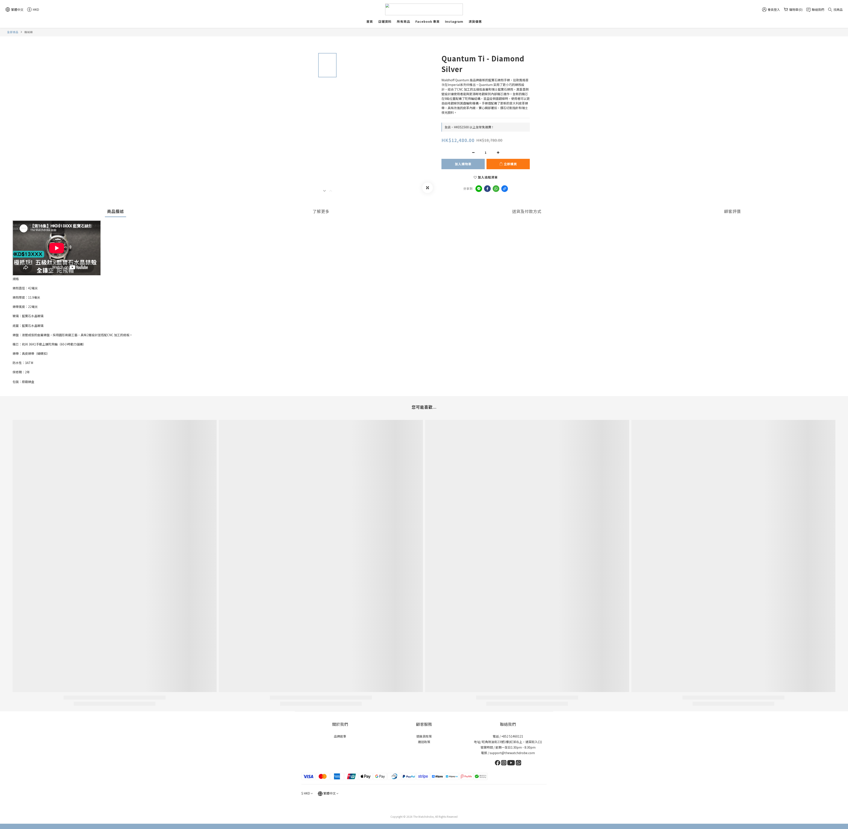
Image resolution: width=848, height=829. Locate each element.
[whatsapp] (496, 188)
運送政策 (424, 742)
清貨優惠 (475, 21)
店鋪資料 (385, 21)
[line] (478, 188)
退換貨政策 (424, 736)
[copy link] (504, 188)
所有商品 (403, 21)
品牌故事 (340, 736)
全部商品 (13, 32)
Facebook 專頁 (427, 21)
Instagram (454, 21)
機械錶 (28, 32)
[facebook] (487, 188)
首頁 (369, 21)
